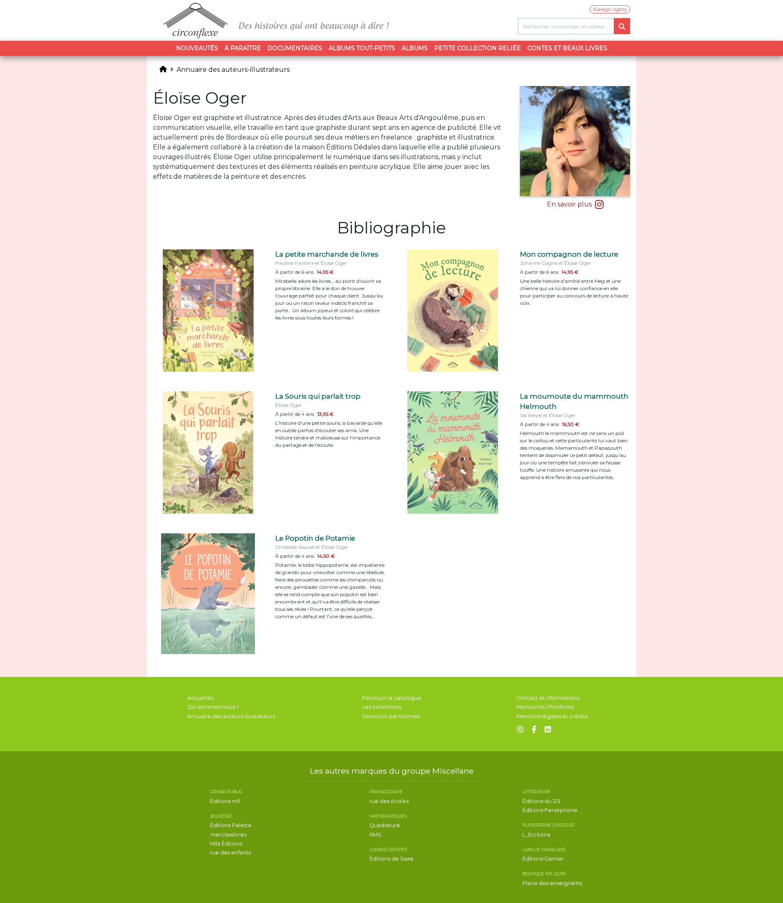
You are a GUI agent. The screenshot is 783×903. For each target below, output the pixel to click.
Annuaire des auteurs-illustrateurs (233, 69)
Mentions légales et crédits (552, 716)
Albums (415, 48)
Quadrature (384, 825)
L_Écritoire (536, 835)
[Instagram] (520, 729)
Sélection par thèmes (391, 716)
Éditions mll (225, 801)
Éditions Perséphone (549, 810)
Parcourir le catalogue (391, 698)
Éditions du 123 (541, 801)
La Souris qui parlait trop (318, 396)
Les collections (381, 707)
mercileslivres (228, 835)
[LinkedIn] (547, 729)
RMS (375, 835)
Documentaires (295, 48)
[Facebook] (534, 729)
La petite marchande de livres (326, 254)
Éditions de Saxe (391, 859)
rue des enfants (230, 853)
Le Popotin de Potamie (315, 538)
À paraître (243, 48)
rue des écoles (389, 801)
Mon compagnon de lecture (569, 254)
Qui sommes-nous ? (213, 707)
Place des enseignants (552, 883)
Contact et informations (548, 698)
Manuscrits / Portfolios (545, 707)
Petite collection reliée (477, 48)
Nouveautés (197, 48)
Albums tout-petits (362, 48)
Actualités (200, 698)
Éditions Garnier (543, 859)
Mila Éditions (226, 844)
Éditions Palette (231, 825)
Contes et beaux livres (567, 48)
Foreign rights (609, 9)
